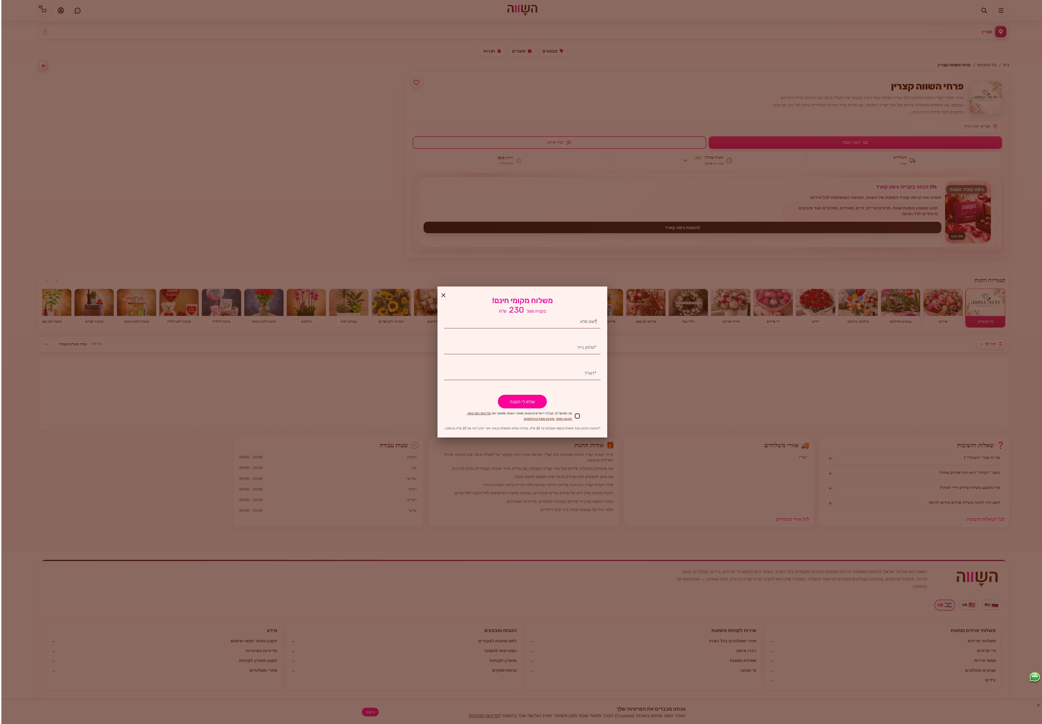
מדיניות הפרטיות (479, 413)
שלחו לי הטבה (522, 401)
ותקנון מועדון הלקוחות (539, 419)
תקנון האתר (564, 419)
